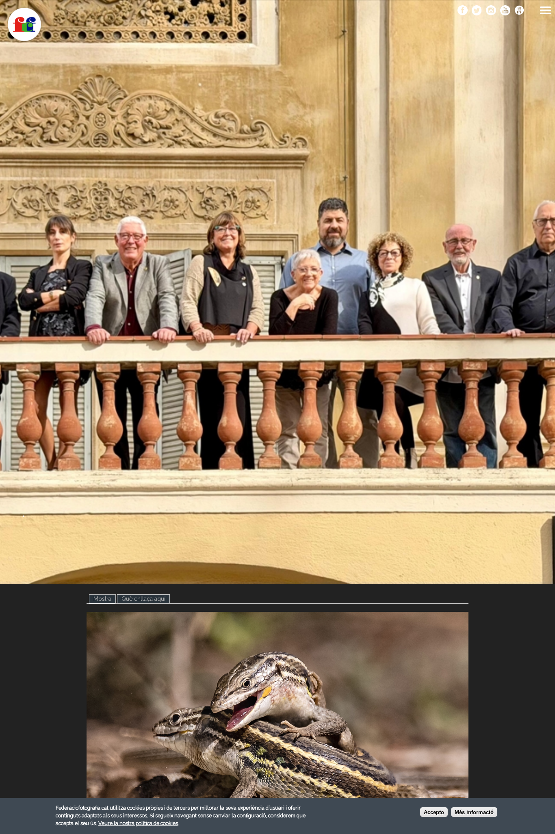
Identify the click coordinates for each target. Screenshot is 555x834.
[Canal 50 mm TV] (519, 11)
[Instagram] (491, 11)
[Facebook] (462, 11)
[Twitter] (477, 11)
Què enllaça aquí (143, 599)
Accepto (434, 812)
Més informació (474, 812)
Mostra (104, 599)
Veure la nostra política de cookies (138, 823)
